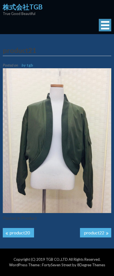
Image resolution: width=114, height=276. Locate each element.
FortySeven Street (57, 265)
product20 (20, 232)
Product (29, 218)
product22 (94, 232)
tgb (30, 65)
